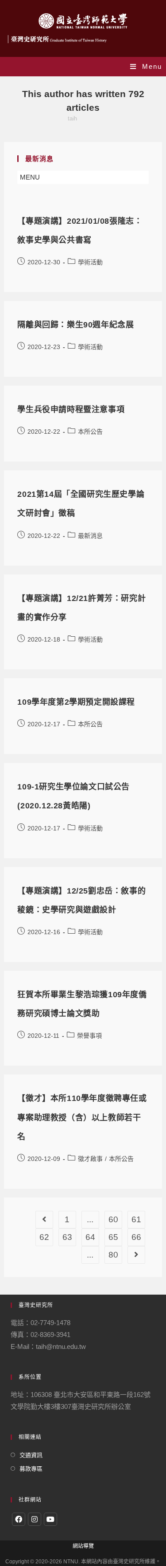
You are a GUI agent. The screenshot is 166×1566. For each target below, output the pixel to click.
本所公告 (90, 431)
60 (113, 1219)
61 (136, 1219)
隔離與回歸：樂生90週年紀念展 (75, 324)
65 (113, 1237)
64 (90, 1237)
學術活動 (90, 262)
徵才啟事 (90, 1158)
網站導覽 (83, 1546)
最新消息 (90, 535)
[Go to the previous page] (44, 1219)
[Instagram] (34, 1519)
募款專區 (30, 1468)
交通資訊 (30, 1455)
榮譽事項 (89, 1035)
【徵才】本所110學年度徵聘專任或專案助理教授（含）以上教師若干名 (82, 1117)
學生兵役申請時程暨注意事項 (70, 409)
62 (44, 1237)
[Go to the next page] (136, 1255)
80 (113, 1254)
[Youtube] (50, 1519)
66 (136, 1237)
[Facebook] (18, 1519)
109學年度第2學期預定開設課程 (76, 702)
